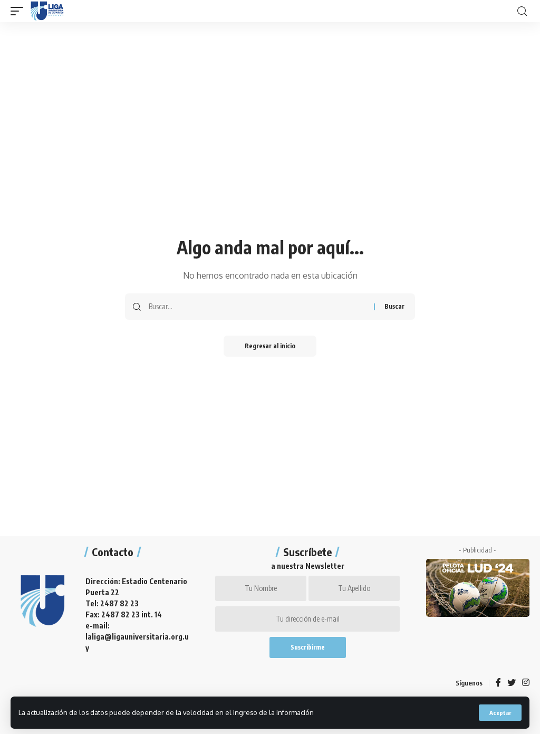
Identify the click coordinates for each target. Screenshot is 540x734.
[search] (522, 11)
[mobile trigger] (19, 11)
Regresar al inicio (270, 346)
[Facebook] (498, 683)
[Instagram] (525, 683)
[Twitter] (511, 683)
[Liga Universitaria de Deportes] (47, 11)
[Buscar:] (257, 306)
